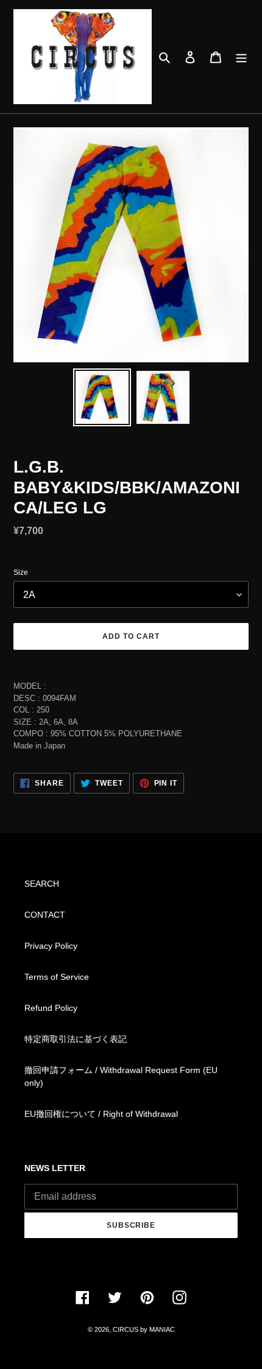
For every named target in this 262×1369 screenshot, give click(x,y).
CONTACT (44, 915)
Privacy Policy (50, 946)
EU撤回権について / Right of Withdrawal (101, 1114)
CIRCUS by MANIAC (144, 1329)
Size (20, 572)
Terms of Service (56, 977)
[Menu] (241, 56)
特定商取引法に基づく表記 (75, 1039)
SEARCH (41, 884)
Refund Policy (50, 1008)
